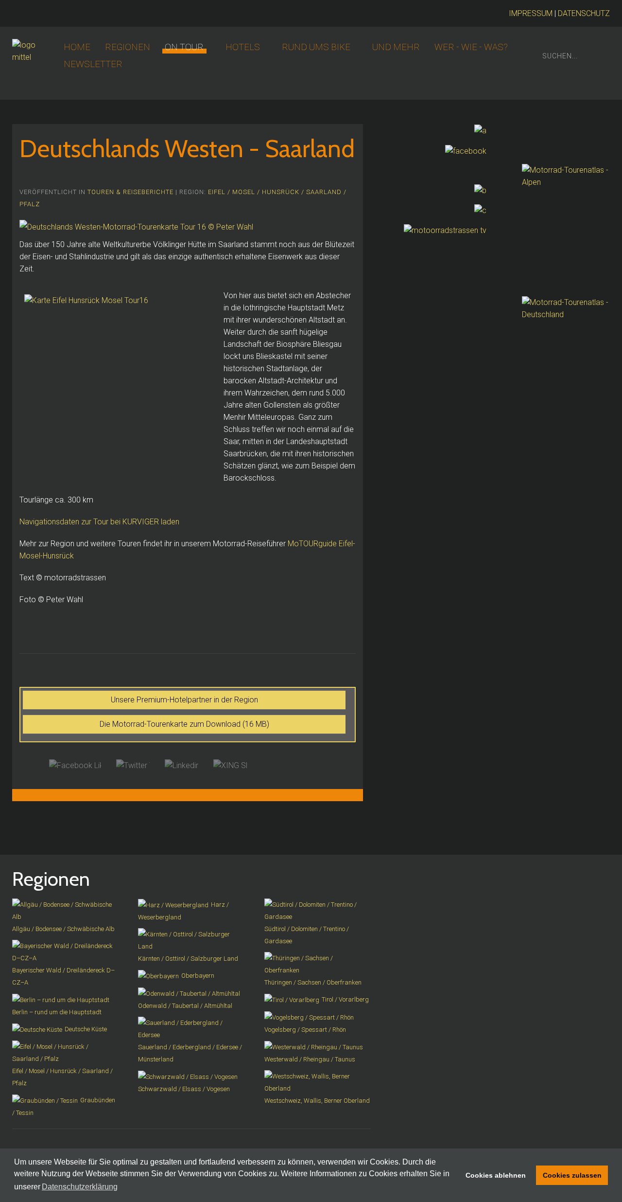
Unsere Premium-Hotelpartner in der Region (184, 699)
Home (77, 47)
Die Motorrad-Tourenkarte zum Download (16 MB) (184, 724)
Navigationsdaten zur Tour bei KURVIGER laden (99, 521)
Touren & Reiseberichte (130, 192)
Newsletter (93, 64)
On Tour (184, 47)
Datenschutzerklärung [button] (80, 1187)
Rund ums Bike (316, 47)
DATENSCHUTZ (584, 13)
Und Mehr (396, 47)
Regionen (127, 47)
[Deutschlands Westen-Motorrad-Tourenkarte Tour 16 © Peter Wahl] (136, 226)
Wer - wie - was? (471, 47)
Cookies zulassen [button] (572, 1175)
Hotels (242, 47)
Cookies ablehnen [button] (496, 1175)
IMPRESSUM (531, 13)
